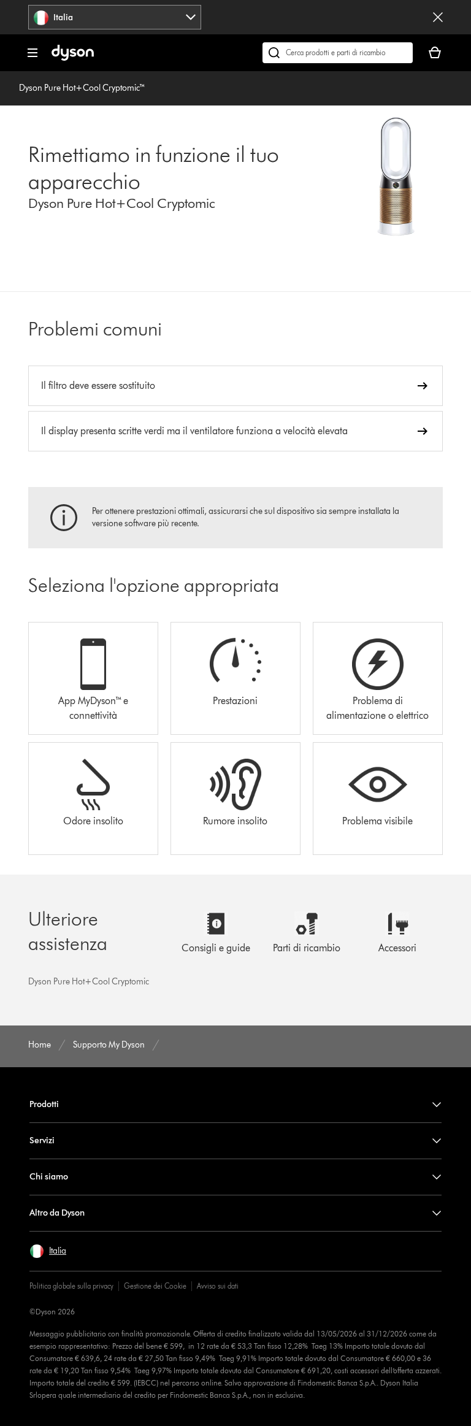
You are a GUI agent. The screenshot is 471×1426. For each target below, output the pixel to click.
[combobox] (114, 17)
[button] (47, 1251)
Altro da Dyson (57, 1213)
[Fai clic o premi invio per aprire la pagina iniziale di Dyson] (73, 58)
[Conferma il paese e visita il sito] (438, 17)
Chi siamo (48, 1176)
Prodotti (44, 1104)
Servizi (42, 1140)
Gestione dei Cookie (155, 1285)
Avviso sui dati (218, 1285)
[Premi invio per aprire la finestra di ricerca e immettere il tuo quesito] (337, 52)
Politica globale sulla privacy (71, 1285)
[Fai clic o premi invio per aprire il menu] (32, 53)
